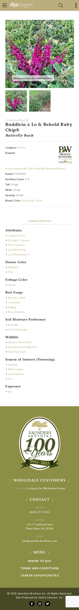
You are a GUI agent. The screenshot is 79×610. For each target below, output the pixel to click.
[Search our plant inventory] (61, 5)
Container (14, 302)
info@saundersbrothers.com (39, 540)
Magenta (13, 267)
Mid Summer (16, 369)
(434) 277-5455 (40, 512)
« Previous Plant (15, 120)
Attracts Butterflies (20, 342)
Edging (12, 307)
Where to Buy (40, 561)
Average (13, 324)
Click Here (20, 488)
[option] (39, 54)
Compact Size (16, 235)
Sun (10, 391)
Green (12, 284)
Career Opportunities (40, 575)
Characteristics (39, 221)
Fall (10, 378)
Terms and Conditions (40, 568)
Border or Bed (17, 297)
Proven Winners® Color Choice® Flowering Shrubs (35, 168)
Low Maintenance (19, 254)
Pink (10, 271)
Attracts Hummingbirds (22, 347)
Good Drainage (17, 329)
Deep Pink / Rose (32, 200)
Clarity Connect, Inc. (51, 597)
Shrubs (22, 147)
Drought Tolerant (19, 240)
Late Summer (16, 374)
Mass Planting (16, 311)
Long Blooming (17, 249)
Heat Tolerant (16, 244)
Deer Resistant (17, 351)
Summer (13, 364)
